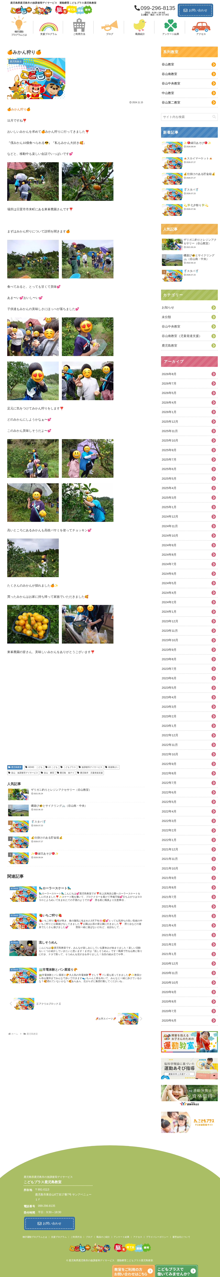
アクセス (137, 1237)
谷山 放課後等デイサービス (24, 773)
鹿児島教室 (16, 767)
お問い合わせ (198, 10)
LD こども (53, 767)
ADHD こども (35, 767)
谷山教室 (168, 64)
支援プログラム (59, 1237)
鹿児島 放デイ (67, 773)
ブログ (89, 1237)
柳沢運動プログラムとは (35, 1237)
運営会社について (181, 1237)
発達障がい (113, 767)
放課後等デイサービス (92, 767)
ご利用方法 (76, 1237)
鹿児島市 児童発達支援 (91, 773)
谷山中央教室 (171, 83)
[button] (214, 117)
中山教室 (168, 93)
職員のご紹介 (103, 1237)
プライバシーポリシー (157, 1237)
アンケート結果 (121, 1237)
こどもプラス (69, 767)
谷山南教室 (169, 74)
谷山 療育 (49, 773)
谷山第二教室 (171, 102)
